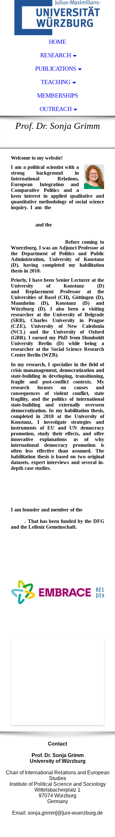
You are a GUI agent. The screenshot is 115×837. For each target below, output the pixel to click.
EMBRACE (52, 236)
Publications (55, 68)
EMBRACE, (41, 477)
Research (55, 55)
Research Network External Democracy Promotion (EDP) (57, 515)
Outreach (56, 109)
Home (57, 41)
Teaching (56, 82)
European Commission (36, 242)
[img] (57, 17)
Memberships (57, 95)
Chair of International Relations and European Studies (57, 210)
